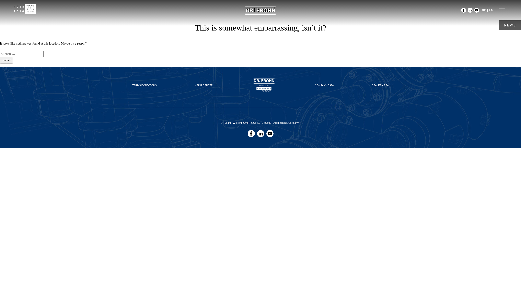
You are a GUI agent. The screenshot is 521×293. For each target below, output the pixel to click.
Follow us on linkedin (470, 11)
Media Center (204, 85)
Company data (324, 85)
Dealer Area (380, 85)
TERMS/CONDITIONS (144, 85)
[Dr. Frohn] (260, 13)
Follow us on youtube (476, 11)
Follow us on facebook (463, 11)
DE (484, 10)
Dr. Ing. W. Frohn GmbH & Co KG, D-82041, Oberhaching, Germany (261, 122)
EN (491, 10)
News (510, 25)
